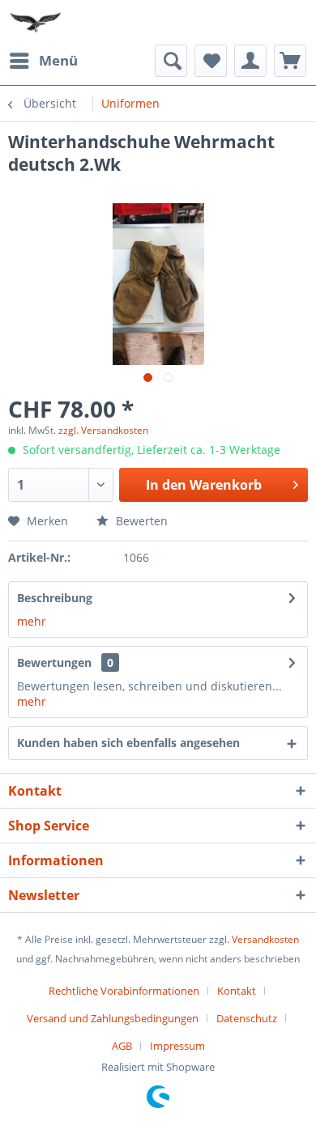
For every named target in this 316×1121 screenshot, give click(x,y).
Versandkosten (265, 939)
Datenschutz (246, 1018)
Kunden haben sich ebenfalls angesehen (128, 742)
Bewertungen (54, 662)
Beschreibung (54, 597)
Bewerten (140, 521)
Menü (58, 60)
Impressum (177, 1045)
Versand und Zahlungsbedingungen (113, 1018)
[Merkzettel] (210, 61)
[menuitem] (43, 61)
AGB (122, 1045)
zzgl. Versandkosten (103, 430)
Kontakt (236, 990)
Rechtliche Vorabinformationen (124, 990)
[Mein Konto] (250, 61)
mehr (31, 621)
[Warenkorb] (290, 61)
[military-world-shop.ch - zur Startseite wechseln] (36, 22)
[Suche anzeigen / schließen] (171, 61)
